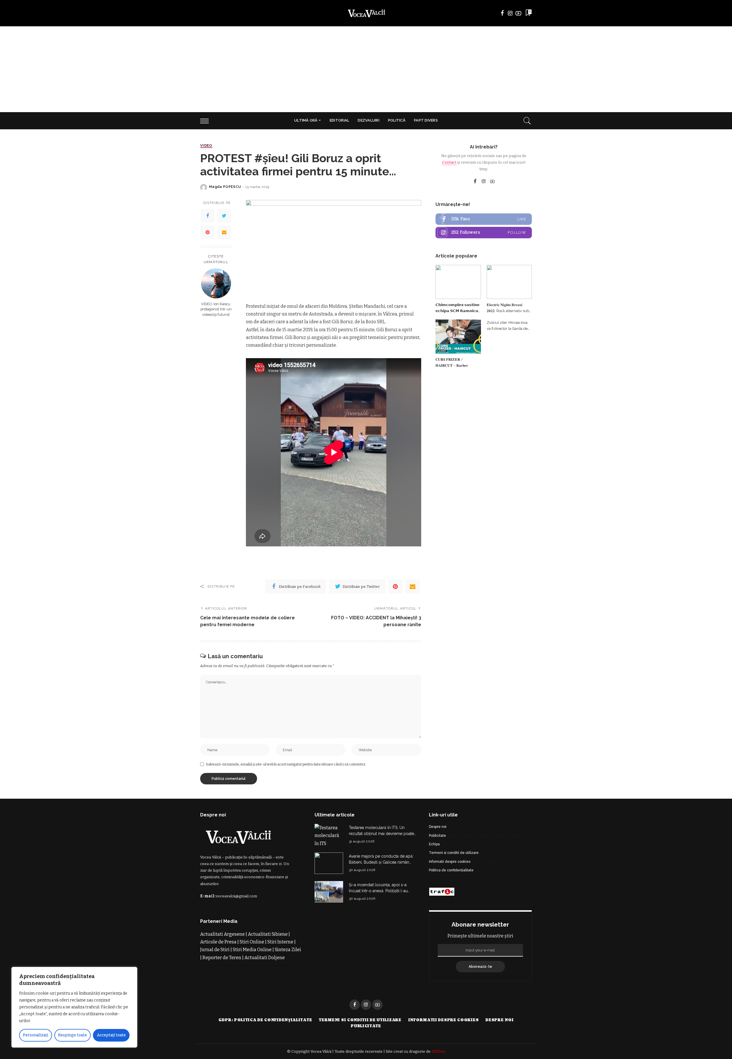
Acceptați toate (111, 1035)
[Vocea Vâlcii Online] (366, 13)
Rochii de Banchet (268, 965)
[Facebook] (207, 215)
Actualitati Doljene (264, 957)
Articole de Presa (218, 942)
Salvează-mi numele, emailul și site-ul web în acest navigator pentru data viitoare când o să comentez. (286, 764)
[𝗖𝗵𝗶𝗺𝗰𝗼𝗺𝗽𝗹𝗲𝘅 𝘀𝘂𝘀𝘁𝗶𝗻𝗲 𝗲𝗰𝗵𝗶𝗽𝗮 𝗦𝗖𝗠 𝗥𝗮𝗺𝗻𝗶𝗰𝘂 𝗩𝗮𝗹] (458, 282)
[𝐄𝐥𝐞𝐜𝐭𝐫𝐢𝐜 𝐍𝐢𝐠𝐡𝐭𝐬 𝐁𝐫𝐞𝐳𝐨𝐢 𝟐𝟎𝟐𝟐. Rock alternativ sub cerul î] (509, 282)
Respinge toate (72, 1035)
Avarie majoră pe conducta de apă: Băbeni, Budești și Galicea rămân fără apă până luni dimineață (381, 862)
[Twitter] (224, 215)
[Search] (527, 120)
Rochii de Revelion (228, 965)
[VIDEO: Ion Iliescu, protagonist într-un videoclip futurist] (216, 283)
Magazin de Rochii (245, 973)
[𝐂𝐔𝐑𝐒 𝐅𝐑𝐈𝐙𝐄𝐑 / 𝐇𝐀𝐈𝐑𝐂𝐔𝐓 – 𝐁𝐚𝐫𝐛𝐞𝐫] (458, 337)
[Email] (224, 232)
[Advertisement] (366, 69)
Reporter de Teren (221, 957)
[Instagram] (483, 232)
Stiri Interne (280, 942)
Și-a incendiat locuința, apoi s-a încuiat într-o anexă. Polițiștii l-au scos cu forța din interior (378, 891)
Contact (449, 162)
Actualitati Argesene (222, 934)
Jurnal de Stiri (215, 949)
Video (206, 146)
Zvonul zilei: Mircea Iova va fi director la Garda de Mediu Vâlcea (507, 328)
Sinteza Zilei (288, 949)
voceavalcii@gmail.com (236, 896)
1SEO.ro (438, 1051)
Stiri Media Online (252, 949)
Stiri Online (252, 942)
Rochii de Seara (238, 980)
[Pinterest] (207, 232)
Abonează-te (480, 967)
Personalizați (35, 1035)
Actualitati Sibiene (268, 934)
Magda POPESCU (225, 187)
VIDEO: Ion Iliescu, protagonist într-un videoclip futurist (216, 309)
